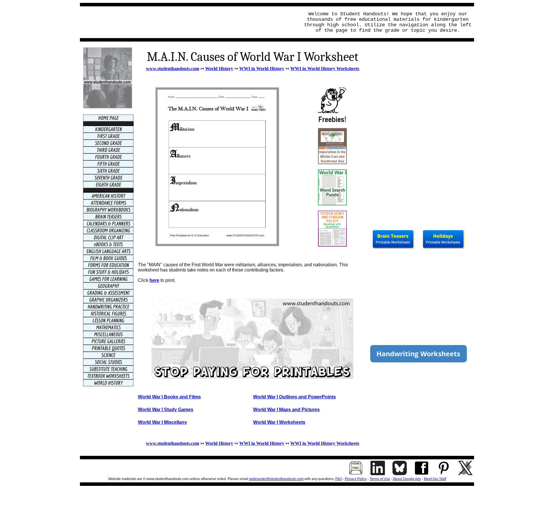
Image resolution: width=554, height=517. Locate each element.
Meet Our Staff (435, 479)
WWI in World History (261, 68)
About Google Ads (407, 479)
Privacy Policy (356, 479)
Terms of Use (380, 479)
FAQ (338, 479)
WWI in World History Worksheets (324, 68)
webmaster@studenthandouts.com (276, 479)
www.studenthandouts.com (172, 68)
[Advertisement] (188, 22)
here (154, 280)
